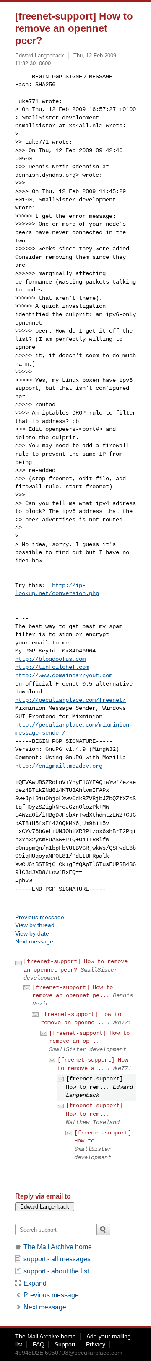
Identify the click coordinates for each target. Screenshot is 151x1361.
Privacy (95, 1344)
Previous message (39, 917)
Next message (34, 941)
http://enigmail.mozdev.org (58, 766)
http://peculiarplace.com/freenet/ (70, 700)
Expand (35, 1283)
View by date (32, 933)
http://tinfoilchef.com (52, 667)
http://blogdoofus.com (50, 659)
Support (65, 1344)
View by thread (35, 925)
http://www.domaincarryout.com (63, 675)
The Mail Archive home (57, 1246)
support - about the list (56, 1271)
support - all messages (57, 1259)
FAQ (38, 1344)
